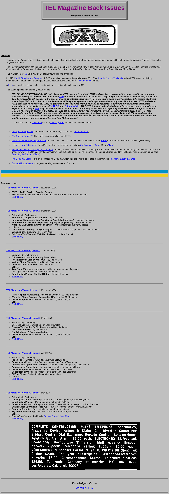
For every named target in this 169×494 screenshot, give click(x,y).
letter (10, 85)
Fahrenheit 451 (72, 106)
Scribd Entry (17, 197)
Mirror (110, 145)
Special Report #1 (22, 131)
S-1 (57, 106)
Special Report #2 (22, 136)
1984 (52, 106)
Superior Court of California (110, 78)
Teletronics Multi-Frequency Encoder (29, 140)
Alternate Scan (81, 131)
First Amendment (85, 81)
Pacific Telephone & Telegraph (28, 78)
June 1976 (37, 122)
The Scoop (22, 159)
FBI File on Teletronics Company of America (32, 149)
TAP (61, 96)
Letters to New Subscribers (24, 145)
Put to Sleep (22, 163)
